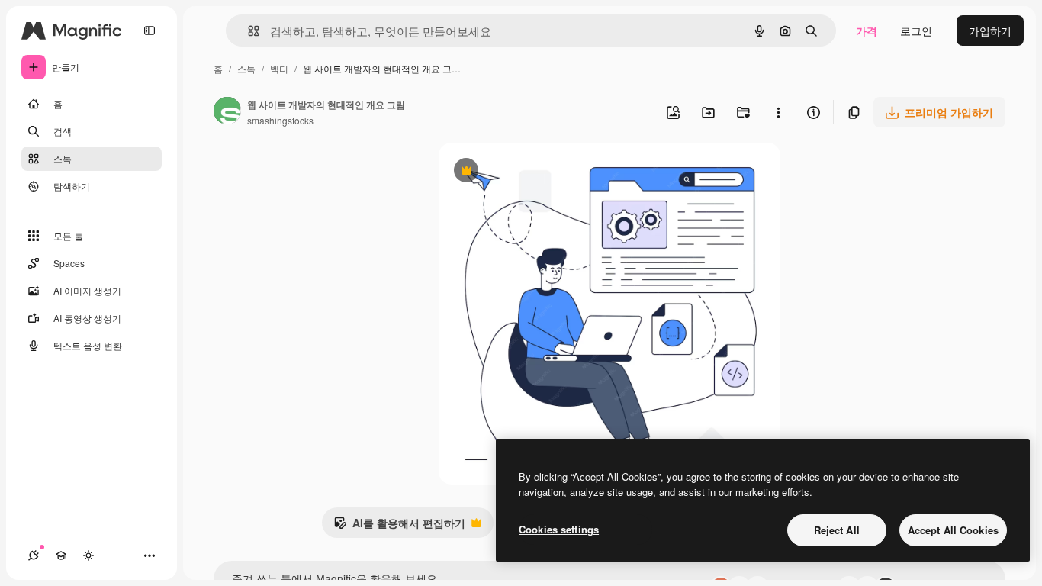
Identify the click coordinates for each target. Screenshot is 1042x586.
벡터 (279, 68)
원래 (526, 172)
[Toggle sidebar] (149, 30)
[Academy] (61, 555)
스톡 (246, 68)
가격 (866, 30)
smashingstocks (280, 120)
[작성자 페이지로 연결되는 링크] (227, 112)
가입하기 (990, 30)
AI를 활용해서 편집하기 (399, 526)
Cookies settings (559, 529)
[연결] (33, 555)
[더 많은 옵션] (778, 112)
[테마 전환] (88, 555)
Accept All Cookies (953, 530)
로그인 (916, 30)
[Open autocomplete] (248, 31)
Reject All (837, 530)
